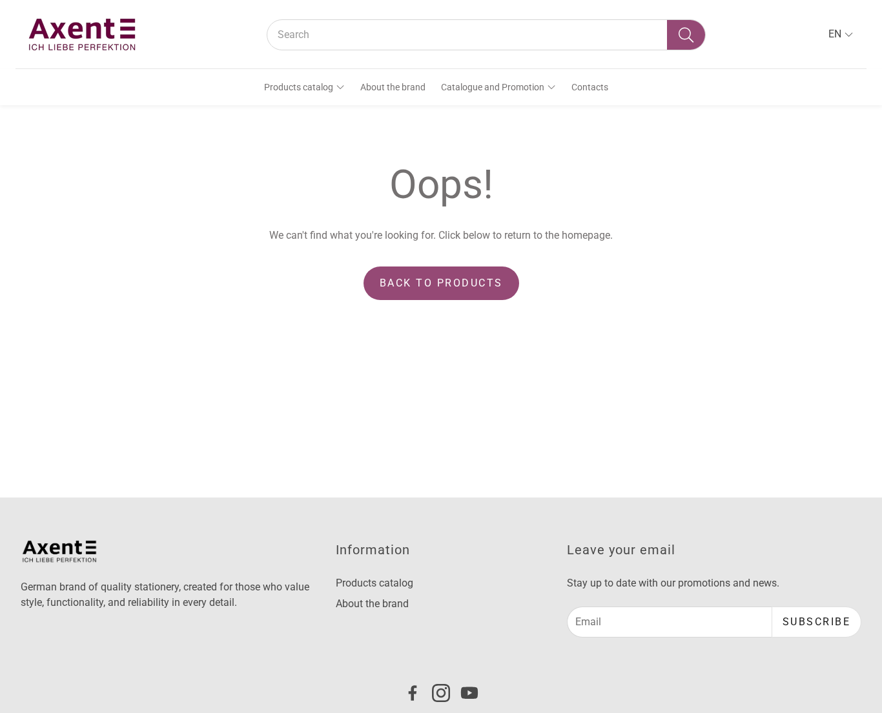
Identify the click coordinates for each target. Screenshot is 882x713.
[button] (486, 35)
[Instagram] (441, 693)
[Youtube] (469, 693)
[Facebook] (413, 693)
